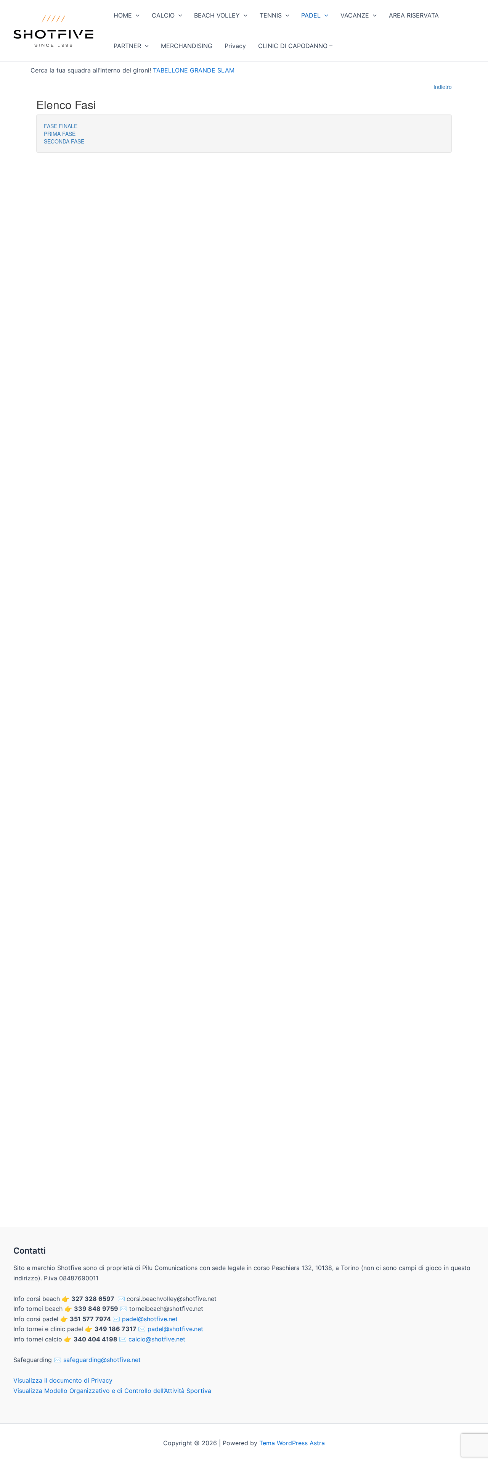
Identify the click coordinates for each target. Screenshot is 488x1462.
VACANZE (354, 15)
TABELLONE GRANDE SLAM (193, 70)
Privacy (235, 46)
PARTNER (127, 46)
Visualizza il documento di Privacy (62, 1380)
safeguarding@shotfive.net (102, 1360)
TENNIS (271, 15)
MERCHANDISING (186, 46)
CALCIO (163, 15)
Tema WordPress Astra (292, 1443)
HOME (123, 15)
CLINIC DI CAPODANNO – (295, 46)
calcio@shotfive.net (156, 1339)
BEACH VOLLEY (217, 15)
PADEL (311, 15)
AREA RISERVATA (414, 15)
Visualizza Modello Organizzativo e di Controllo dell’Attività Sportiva (112, 1390)
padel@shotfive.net (150, 1319)
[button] (136, 15)
